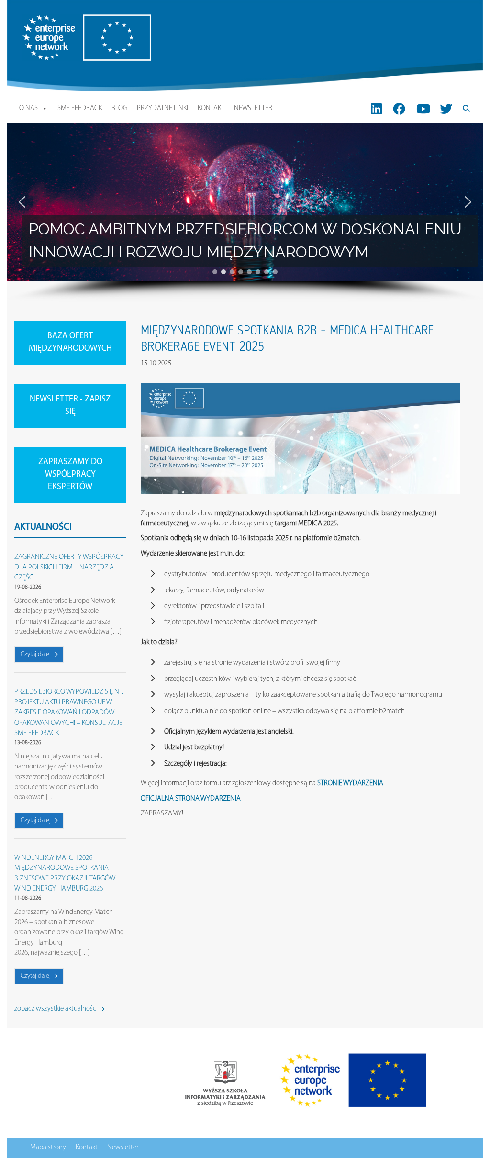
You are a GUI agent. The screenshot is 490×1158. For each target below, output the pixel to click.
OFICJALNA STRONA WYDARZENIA (191, 798)
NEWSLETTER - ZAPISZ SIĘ (70, 405)
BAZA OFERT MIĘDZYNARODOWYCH (70, 342)
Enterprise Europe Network (59, 19)
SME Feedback (79, 108)
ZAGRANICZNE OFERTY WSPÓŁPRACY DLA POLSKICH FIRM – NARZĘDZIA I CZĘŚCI (69, 567)
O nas (28, 108)
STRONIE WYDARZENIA (350, 783)
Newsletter (253, 108)
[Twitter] (446, 108)
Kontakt (211, 108)
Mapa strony (48, 1147)
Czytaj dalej (36, 654)
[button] (22, 202)
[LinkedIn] (376, 108)
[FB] (399, 108)
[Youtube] (423, 108)
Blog (119, 108)
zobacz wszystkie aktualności (56, 1009)
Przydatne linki (162, 108)
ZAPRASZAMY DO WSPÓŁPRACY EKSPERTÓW (70, 474)
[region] (245, 212)
